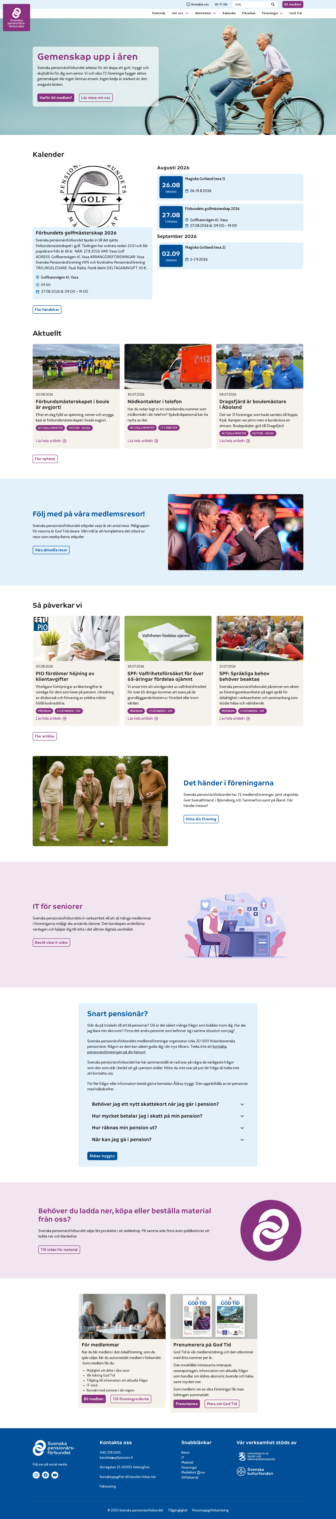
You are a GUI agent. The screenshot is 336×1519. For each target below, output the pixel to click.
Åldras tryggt (103, 1157)
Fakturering (108, 1486)
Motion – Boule (79, 427)
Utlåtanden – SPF (161, 710)
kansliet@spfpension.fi (116, 1458)
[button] (186, 13)
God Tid (296, 13)
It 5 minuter (169, 427)
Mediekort (193, 1472)
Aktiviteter (203, 13)
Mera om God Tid (222, 1404)
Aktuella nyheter (50, 427)
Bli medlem (292, 4)
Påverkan (249, 13)
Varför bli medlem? (56, 97)
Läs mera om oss (95, 97)
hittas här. (149, 1477)
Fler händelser (47, 309)
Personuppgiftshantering (210, 1510)
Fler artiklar (44, 736)
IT (182, 1458)
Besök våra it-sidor (51, 942)
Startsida (158, 13)
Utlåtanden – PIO (68, 710)
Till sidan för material (59, 1249)
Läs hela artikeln (51, 441)
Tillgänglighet (177, 1510)
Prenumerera (187, 1404)
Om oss (177, 13)
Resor (185, 1452)
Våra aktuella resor (51, 550)
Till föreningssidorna (131, 1399)
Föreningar (270, 13)
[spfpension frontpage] (16, 17)
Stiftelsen (189, 1477)
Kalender (229, 13)
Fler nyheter (45, 459)
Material (187, 1462)
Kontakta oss (116, 1442)
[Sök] (273, 4)
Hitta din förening (201, 819)
